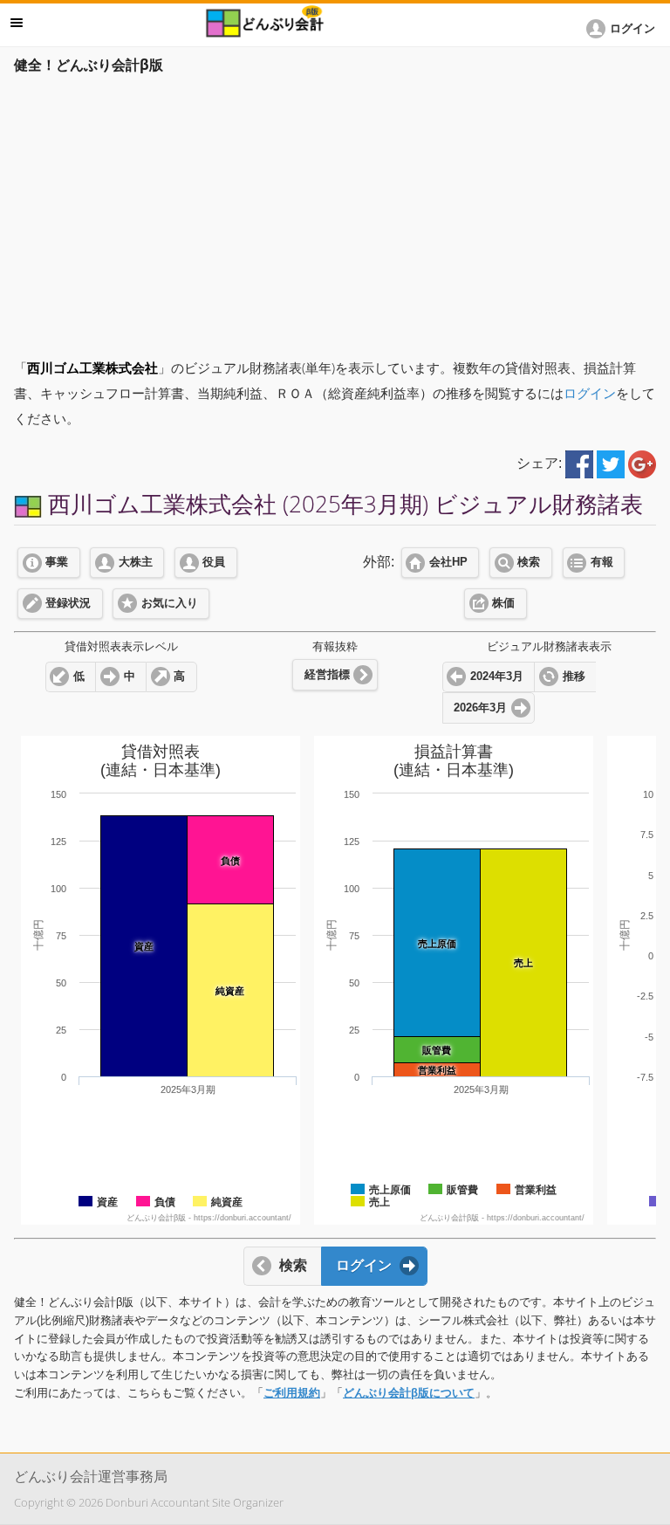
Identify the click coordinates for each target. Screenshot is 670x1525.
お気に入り (169, 603)
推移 (574, 676)
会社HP (448, 562)
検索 (528, 562)
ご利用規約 (291, 1392)
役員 (213, 562)
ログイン (590, 393)
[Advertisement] (335, 211)
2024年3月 (496, 676)
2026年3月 (480, 708)
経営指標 (327, 675)
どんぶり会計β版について (409, 1392)
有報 (602, 562)
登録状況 (68, 603)
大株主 (136, 562)
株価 (503, 603)
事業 (56, 562)
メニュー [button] (16, 22)
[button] (624, 29)
